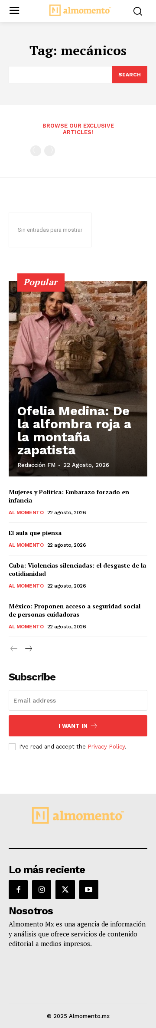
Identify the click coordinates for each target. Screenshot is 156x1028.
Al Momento (26, 512)
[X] (65, 889)
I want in (73, 726)
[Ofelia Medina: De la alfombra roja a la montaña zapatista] (78, 378)
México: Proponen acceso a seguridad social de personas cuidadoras (74, 610)
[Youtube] (88, 889)
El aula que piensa (35, 533)
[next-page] (28, 649)
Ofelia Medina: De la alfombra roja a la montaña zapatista (74, 430)
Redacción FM (36, 465)
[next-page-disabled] (49, 150)
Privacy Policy (106, 746)
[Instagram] (41, 889)
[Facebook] (18, 889)
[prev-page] (35, 150)
